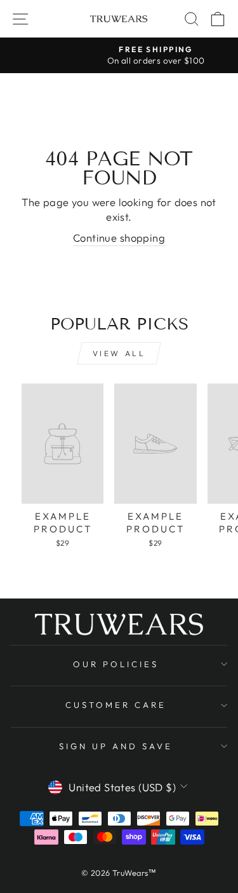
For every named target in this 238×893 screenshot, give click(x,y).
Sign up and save (116, 746)
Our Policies (116, 664)
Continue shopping (119, 237)
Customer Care (115, 705)
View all (119, 353)
